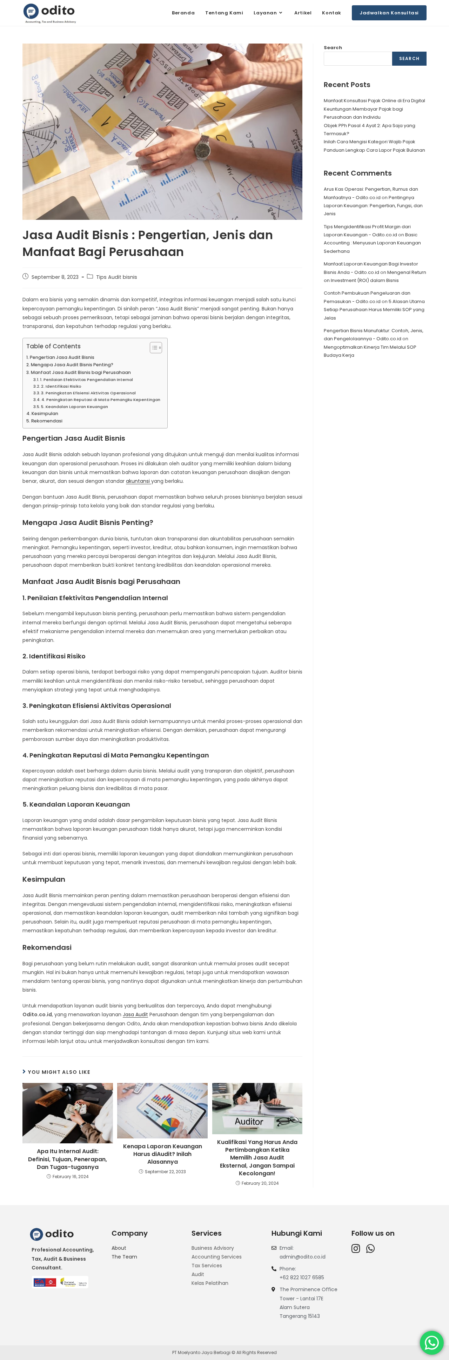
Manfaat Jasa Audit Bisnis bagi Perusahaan (81, 372)
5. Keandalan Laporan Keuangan (74, 406)
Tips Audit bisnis (116, 277)
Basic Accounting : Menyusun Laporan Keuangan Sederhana (372, 243)
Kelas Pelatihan (210, 1283)
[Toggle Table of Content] (152, 348)
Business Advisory (213, 1247)
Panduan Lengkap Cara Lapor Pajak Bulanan (374, 150)
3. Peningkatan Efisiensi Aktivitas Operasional (88, 393)
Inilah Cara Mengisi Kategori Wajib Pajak (369, 141)
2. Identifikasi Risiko (61, 386)
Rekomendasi (46, 421)
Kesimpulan (45, 413)
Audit (198, 1274)
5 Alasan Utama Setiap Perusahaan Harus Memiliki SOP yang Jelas (374, 309)
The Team (124, 1256)
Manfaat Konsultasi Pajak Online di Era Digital (374, 100)
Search (333, 47)
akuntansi (138, 481)
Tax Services (207, 1265)
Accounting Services (217, 1256)
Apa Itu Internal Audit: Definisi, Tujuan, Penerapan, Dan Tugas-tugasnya (67, 1159)
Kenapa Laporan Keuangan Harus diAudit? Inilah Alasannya (162, 1154)
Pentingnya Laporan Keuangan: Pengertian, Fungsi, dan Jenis (373, 205)
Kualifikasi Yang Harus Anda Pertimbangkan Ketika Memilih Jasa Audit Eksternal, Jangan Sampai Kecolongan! (257, 1158)
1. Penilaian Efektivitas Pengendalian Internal (86, 379)
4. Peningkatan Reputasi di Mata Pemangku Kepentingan (100, 399)
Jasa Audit (135, 1014)
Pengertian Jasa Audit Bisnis (62, 357)
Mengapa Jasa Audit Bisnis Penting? (72, 365)
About (119, 1247)
